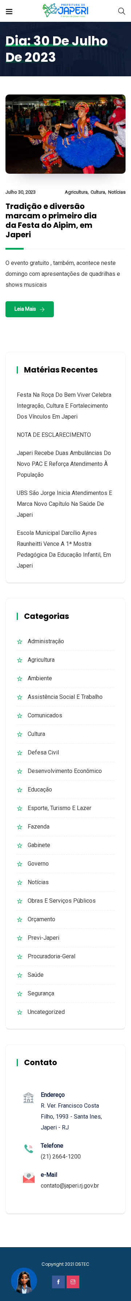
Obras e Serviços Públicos (62, 900)
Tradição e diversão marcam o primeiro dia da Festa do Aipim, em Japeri (51, 220)
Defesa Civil (43, 752)
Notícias (117, 192)
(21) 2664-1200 (61, 1156)
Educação (40, 789)
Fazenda (38, 826)
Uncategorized (46, 1011)
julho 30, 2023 (20, 192)
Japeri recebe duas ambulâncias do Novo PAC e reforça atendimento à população (64, 464)
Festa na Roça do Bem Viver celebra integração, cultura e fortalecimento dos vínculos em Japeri (64, 405)
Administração (46, 641)
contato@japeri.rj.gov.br (70, 1185)
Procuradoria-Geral (51, 956)
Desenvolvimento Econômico (65, 771)
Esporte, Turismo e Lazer (59, 808)
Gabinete (39, 845)
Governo (38, 863)
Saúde (36, 974)
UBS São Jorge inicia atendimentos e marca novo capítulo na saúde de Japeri (64, 504)
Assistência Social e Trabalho (65, 696)
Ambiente (40, 678)
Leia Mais (25, 309)
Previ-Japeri (43, 937)
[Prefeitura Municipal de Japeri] (66, 10)
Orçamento (41, 919)
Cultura (98, 192)
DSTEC (82, 1264)
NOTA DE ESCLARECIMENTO (54, 434)
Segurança (41, 993)
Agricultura (76, 192)
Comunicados (45, 715)
